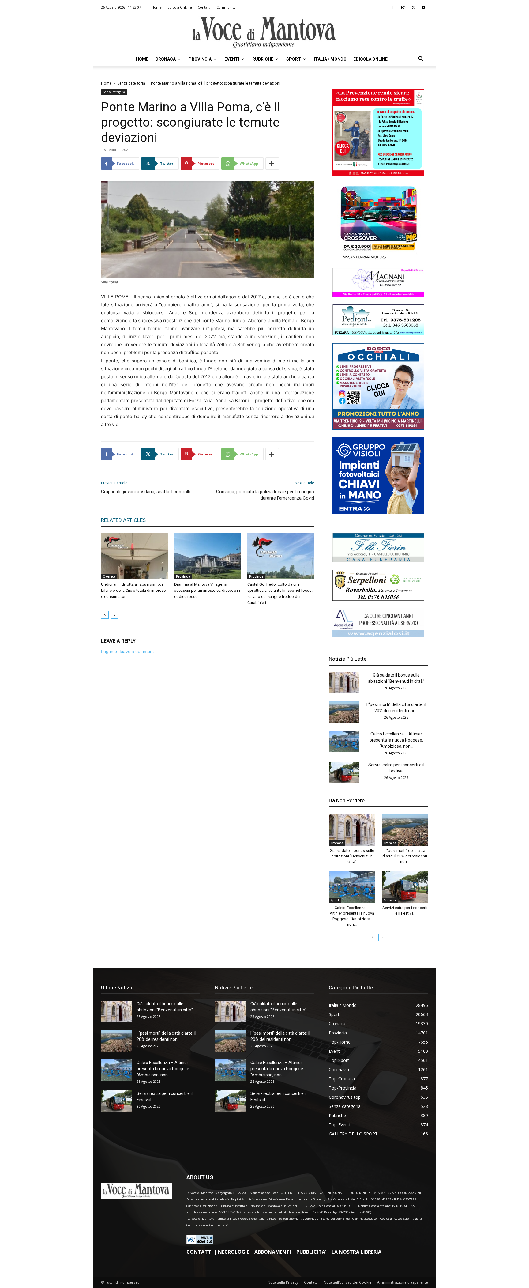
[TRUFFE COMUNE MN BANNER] (378, 174)
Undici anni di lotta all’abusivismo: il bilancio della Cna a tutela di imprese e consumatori (133, 590)
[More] (272, 163)
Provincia (200, 59)
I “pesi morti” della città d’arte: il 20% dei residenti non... (404, 856)
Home (157, 7)
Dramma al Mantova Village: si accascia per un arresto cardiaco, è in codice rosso (207, 590)
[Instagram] (403, 7)
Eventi (231, 59)
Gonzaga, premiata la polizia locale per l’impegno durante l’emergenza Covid (265, 495)
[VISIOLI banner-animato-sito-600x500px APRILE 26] (378, 512)
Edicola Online (370, 59)
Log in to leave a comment (127, 651)
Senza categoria (131, 83)
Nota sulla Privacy (283, 1282)
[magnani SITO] (378, 295)
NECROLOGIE (233, 1251)
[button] (420, 59)
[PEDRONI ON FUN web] (378, 334)
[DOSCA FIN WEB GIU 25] (378, 428)
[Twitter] (413, 7)
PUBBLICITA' (311, 1251)
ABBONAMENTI (272, 1251)
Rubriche (262, 59)
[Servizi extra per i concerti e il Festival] (344, 772)
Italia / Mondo (330, 59)
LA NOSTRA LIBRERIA (356, 1251)
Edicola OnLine (179, 7)
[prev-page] (105, 615)
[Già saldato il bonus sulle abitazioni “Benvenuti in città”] (344, 682)
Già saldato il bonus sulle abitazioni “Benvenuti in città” (352, 856)
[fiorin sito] (378, 560)
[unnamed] (378, 635)
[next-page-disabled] (114, 615)
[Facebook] (393, 7)
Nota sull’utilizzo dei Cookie (347, 1282)
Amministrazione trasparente (402, 1282)
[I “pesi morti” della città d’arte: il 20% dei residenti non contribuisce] (344, 712)
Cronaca (165, 59)
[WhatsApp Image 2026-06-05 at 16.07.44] (378, 259)
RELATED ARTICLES (123, 520)
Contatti (204, 7)
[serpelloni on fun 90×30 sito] (378, 599)
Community (226, 7)
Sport (293, 59)
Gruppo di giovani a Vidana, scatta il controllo (146, 491)
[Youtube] (423, 7)
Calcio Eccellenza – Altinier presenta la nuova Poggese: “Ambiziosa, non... (396, 740)
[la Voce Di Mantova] (264, 32)
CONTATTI (199, 1251)
